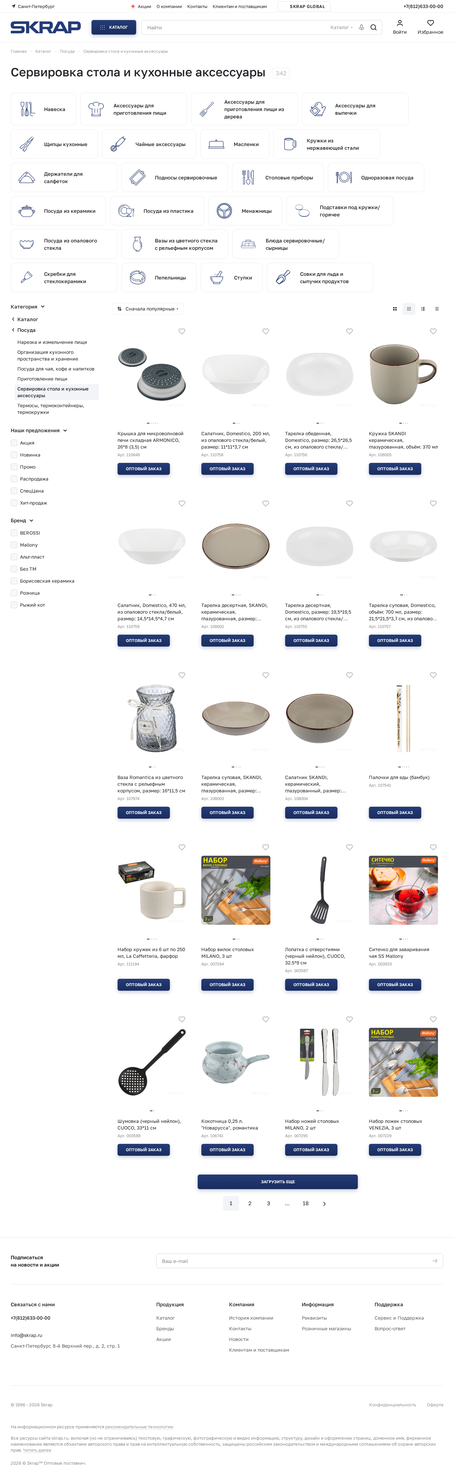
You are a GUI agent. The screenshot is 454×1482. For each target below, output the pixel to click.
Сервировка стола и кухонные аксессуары (52, 392)
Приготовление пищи (42, 379)
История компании (251, 1318)
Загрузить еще (278, 1181)
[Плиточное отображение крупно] (395, 309)
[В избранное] (182, 331)
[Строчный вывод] (423, 309)
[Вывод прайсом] (437, 309)
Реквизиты (314, 1318)
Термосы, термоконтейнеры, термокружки (50, 409)
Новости (239, 1339)
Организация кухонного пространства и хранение (47, 355)
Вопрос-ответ (390, 1328)
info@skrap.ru (26, 1335)
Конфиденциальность (392, 1404)
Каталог (27, 319)
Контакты (240, 1328)
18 (306, 1203)
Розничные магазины (326, 1328)
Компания (241, 1304)
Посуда (26, 330)
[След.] (324, 1203)
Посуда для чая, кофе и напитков (55, 369)
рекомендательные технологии (139, 1426)
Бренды (165, 1328)
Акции (163, 1339)
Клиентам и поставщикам (259, 1350)
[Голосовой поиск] (361, 27)
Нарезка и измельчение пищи (52, 342)
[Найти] (373, 27)
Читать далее (37, 1450)
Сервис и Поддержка (399, 1318)
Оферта (435, 1404)
